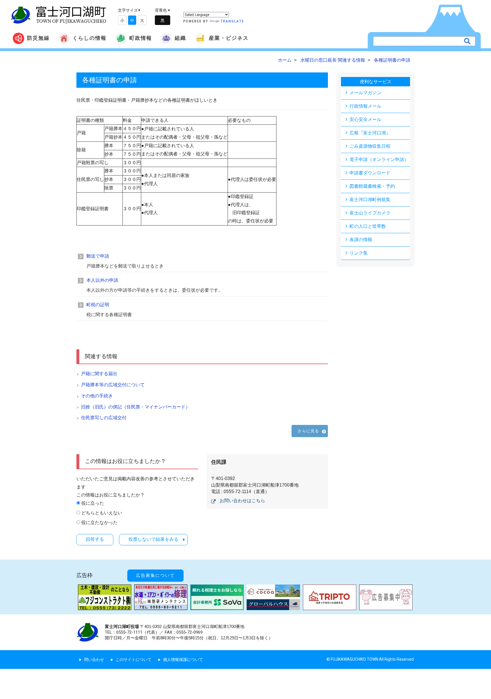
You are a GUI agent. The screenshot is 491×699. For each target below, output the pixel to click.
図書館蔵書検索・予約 (372, 186)
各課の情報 (360, 239)
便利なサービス (376, 81)
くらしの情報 (89, 38)
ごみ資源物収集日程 (369, 146)
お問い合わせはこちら (242, 500)
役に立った (92, 503)
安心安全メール (365, 119)
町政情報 (140, 38)
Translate (232, 21)
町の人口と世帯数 (367, 226)
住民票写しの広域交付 (103, 417)
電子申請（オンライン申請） (379, 159)
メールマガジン (365, 92)
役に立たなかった (99, 522)
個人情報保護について (183, 659)
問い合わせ (94, 659)
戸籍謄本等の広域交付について (113, 384)
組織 (180, 38)
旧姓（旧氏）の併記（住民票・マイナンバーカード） (135, 406)
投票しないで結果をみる (153, 539)
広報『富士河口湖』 (369, 132)
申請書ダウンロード (369, 172)
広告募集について (155, 575)
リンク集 (358, 253)
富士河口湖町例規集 (369, 199)
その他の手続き (97, 395)
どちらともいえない (101, 512)
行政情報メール (365, 106)
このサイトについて (133, 659)
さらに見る (308, 431)
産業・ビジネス (229, 38)
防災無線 (38, 38)
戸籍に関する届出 (99, 373)
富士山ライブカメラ (369, 212)
